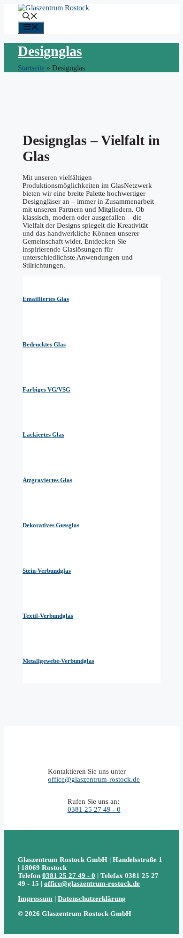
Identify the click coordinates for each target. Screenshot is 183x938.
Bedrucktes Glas (44, 344)
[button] (30, 17)
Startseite (31, 68)
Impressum (35, 898)
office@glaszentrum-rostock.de (94, 779)
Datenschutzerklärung (92, 898)
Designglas (50, 51)
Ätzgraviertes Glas (47, 480)
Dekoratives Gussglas (51, 525)
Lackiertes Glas (43, 434)
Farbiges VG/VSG (46, 389)
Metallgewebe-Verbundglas (58, 660)
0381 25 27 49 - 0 (94, 809)
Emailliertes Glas (46, 298)
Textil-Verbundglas (48, 615)
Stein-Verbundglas (47, 570)
